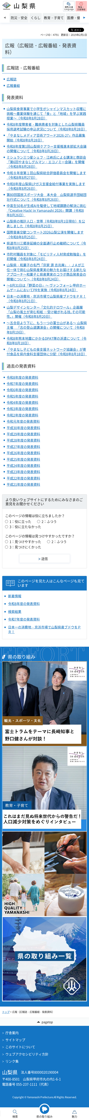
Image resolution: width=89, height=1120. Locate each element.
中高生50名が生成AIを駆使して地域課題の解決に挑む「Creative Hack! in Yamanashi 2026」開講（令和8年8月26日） (46, 210)
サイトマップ (15, 1039)
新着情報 (14, 596)
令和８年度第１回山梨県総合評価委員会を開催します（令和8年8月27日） (46, 175)
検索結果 (14, 611)
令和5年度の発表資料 (22, 396)
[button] (69, 6)
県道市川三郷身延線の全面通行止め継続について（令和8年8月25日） (46, 245)
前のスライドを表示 (4, 17)
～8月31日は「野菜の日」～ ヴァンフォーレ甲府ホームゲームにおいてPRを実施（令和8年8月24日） (46, 287)
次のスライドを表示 (84, 17)
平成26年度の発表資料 (23, 452)
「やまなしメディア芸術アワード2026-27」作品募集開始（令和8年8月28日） (46, 137)
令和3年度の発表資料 (22, 408)
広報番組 (13, 85)
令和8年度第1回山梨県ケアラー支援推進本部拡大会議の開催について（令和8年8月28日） (47, 148)
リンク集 (12, 1061)
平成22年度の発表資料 (23, 478)
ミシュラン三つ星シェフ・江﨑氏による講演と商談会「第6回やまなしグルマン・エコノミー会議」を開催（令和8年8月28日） (46, 162)
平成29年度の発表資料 (23, 433)
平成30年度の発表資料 (23, 427)
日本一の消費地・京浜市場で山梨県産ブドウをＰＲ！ (44, 629)
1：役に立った (20, 521)
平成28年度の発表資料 (23, 440)
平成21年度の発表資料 (23, 484)
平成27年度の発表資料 (23, 446)
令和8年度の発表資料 (22, 377)
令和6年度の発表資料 (22, 389)
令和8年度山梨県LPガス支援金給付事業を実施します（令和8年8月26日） (46, 186)
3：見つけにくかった (25, 546)
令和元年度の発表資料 (23, 421)
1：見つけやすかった (25, 541)
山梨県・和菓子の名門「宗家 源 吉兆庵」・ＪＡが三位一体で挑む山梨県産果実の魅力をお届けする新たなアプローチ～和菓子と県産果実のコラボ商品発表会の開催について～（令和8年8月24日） (46, 271)
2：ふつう (49, 521)
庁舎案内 (12, 1032)
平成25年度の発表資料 (23, 459)
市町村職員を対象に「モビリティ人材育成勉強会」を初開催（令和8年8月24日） (46, 256)
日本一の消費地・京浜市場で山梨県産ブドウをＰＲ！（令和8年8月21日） (46, 298)
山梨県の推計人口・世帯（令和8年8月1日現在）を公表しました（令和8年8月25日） (46, 223)
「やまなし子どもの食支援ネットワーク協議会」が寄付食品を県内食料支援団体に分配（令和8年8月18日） (47, 351)
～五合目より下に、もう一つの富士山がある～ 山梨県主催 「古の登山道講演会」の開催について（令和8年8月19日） (47, 327)
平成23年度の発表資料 (23, 471)
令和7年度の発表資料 (22, 383)
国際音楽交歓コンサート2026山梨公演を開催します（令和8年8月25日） (45, 234)
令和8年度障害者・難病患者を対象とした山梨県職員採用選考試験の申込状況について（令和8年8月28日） (47, 126)
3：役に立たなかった (25, 526)
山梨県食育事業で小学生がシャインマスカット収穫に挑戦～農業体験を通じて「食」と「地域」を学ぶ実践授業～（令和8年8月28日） (46, 113)
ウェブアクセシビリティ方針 (26, 1054)
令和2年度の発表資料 (22, 415)
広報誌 (12, 79)
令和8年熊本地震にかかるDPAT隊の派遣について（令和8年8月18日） (47, 340)
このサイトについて (20, 1046)
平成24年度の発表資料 (23, 465)
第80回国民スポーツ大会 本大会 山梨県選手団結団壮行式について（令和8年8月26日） (47, 197)
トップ (6, 1012)
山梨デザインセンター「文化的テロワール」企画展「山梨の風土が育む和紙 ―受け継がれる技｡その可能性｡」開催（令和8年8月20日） (46, 312)
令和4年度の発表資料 (22, 402)
